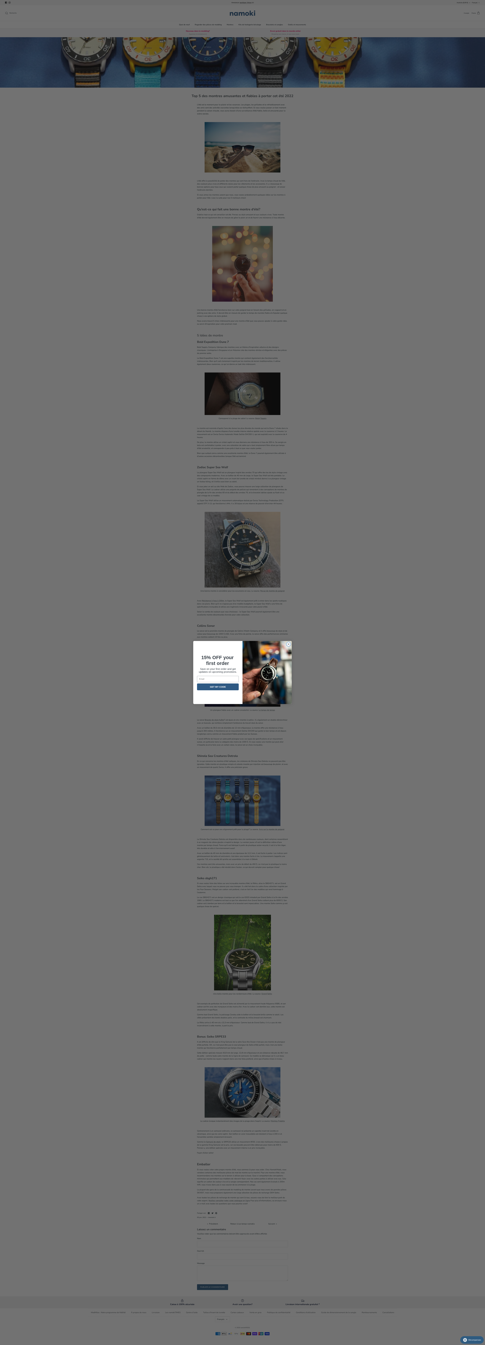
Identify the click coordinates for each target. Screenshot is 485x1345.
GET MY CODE (218, 687)
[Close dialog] (288, 644)
